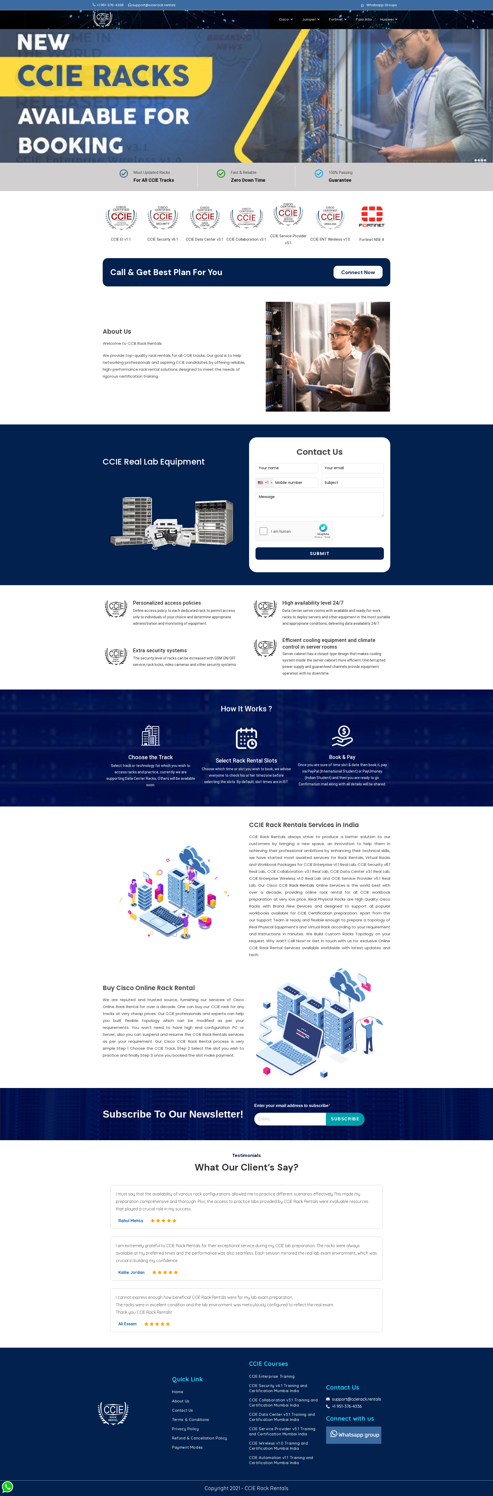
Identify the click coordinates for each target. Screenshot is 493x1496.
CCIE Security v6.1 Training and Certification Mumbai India (278, 1388)
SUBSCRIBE (345, 1119)
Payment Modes (187, 1447)
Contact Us (182, 1410)
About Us (180, 1401)
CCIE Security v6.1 (162, 239)
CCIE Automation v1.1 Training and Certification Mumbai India (281, 1460)
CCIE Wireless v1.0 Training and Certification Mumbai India (278, 1446)
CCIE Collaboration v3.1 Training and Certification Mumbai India (283, 1403)
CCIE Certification (315, 913)
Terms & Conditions (190, 1419)
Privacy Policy (185, 1428)
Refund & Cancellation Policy (199, 1438)
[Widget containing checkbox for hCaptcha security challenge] (294, 531)
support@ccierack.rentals (154, 5)
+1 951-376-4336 (110, 5)
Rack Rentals (301, 885)
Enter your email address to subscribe (291, 1105)
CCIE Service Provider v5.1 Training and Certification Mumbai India (282, 1431)
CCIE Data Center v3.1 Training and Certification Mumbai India (282, 1417)
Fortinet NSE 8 (371, 239)
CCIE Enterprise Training (272, 1376)
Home (177, 1391)
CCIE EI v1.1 (121, 239)
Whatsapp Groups (381, 5)
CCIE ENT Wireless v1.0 (330, 239)
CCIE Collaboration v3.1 (246, 239)
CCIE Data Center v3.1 (204, 239)
